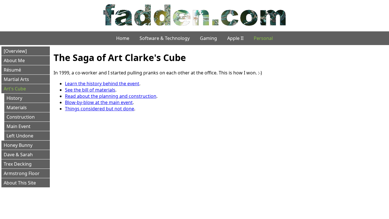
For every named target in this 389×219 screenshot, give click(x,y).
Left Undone (20, 136)
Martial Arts (16, 79)
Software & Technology (165, 38)
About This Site (20, 183)
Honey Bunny (18, 145)
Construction (21, 117)
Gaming (208, 38)
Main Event (18, 126)
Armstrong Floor (22, 173)
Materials (17, 107)
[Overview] (15, 51)
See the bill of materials (90, 90)
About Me (14, 60)
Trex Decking (18, 164)
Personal (263, 38)
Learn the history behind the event (102, 83)
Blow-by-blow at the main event (99, 102)
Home (122, 38)
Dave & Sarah (18, 154)
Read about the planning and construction (110, 96)
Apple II (235, 38)
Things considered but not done (99, 109)
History (14, 98)
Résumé (12, 70)
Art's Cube (15, 89)
